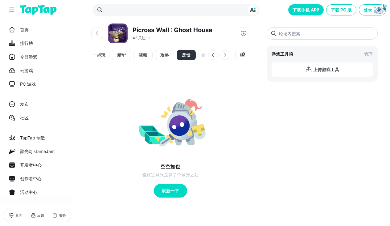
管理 (368, 54)
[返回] (97, 33)
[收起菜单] (11, 10)
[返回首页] (38, 10)
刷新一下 (170, 190)
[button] (373, 9)
